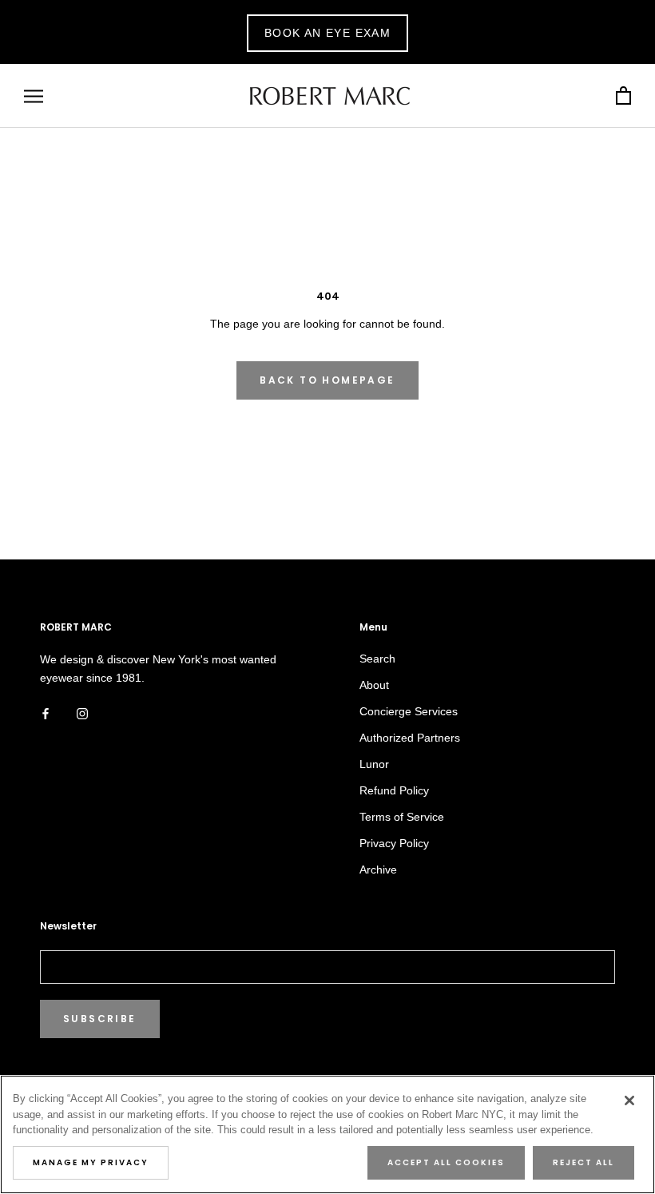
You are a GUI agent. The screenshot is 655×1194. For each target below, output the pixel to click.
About (374, 685)
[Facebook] (45, 713)
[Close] (629, 1100)
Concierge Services (408, 711)
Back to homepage (327, 380)
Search (377, 658)
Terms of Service (401, 816)
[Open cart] (623, 96)
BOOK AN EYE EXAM (327, 32)
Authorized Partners (409, 737)
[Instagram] (82, 713)
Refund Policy (394, 790)
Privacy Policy (394, 843)
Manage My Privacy (91, 1162)
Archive (378, 869)
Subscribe (100, 1018)
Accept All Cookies (446, 1162)
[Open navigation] (33, 96)
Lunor (374, 764)
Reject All (583, 1162)
